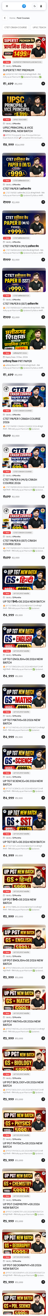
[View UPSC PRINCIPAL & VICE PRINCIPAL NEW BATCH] (43, 144)
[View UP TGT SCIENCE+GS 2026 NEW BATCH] (43, 798)
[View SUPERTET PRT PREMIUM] (43, 83)
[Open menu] (7, 6)
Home (12, 18)
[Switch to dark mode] (34, 6)
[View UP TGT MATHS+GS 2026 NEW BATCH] (43, 737)
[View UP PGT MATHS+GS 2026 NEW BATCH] (43, 1038)
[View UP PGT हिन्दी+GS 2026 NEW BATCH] (43, 916)
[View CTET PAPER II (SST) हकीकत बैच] (43, 317)
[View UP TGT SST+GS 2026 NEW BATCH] (43, 855)
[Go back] (4, 18)
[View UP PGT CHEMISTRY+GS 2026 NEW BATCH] (43, 1221)
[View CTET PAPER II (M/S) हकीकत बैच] (43, 259)
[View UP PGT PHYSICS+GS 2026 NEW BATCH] (43, 1160)
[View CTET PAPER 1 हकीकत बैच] (43, 202)
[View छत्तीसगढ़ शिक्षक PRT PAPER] (43, 375)
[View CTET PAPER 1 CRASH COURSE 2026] (43, 435)
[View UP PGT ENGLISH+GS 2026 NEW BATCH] (43, 977)
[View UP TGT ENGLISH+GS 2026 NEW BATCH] (43, 676)
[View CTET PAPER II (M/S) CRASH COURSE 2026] (43, 496)
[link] (31, 18)
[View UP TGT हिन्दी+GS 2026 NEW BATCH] (43, 615)
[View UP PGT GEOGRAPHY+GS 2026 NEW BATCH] (43, 1282)
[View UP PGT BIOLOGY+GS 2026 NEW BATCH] (43, 1099)
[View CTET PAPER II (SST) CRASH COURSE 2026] (43, 557)
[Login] (41, 6)
